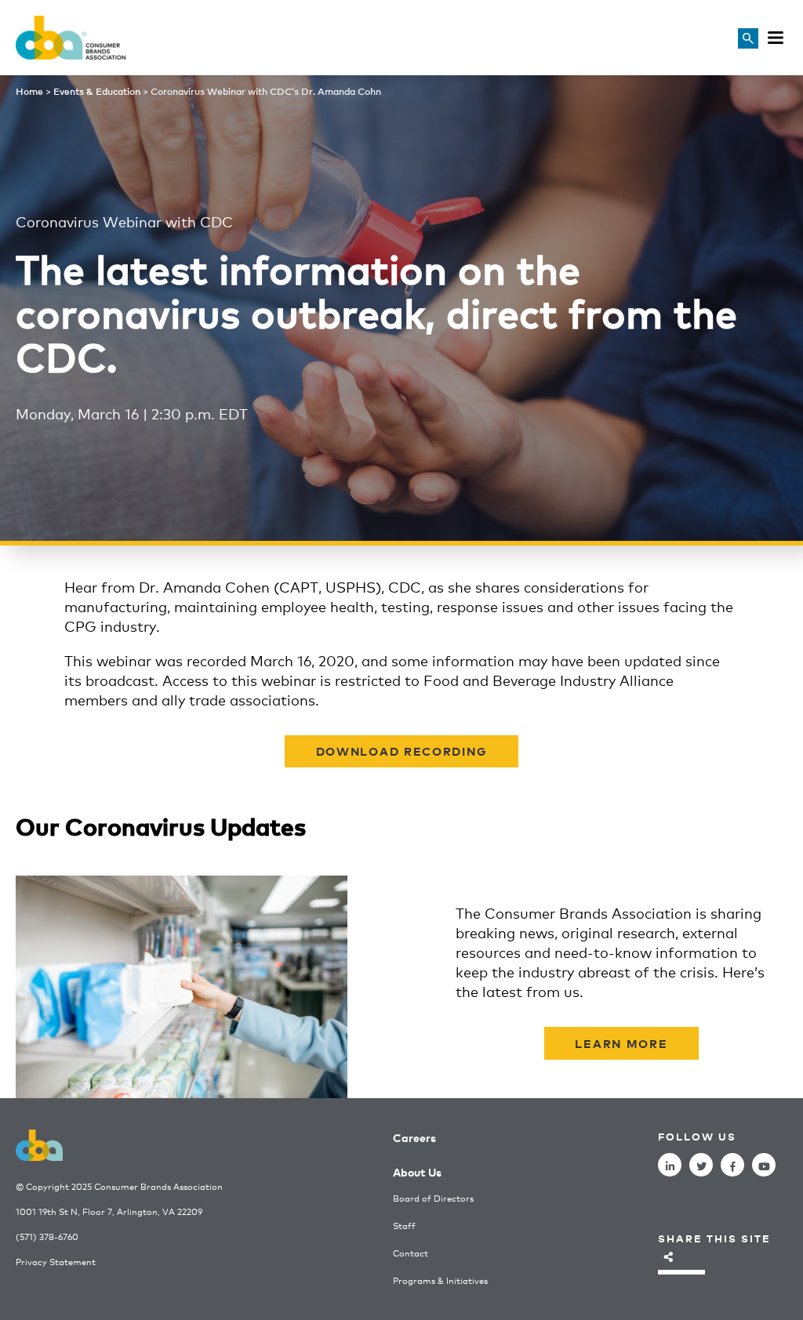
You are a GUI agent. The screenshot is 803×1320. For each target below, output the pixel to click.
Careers (414, 1137)
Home (29, 91)
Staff (404, 1225)
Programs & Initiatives (440, 1280)
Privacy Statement (56, 1261)
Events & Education (96, 91)
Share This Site (714, 1238)
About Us (417, 1171)
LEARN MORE (621, 1043)
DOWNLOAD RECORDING (402, 750)
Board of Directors (433, 1198)
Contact (410, 1253)
